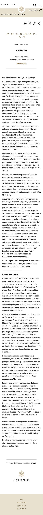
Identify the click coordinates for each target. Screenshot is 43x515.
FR (25, 34)
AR (8, 34)
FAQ (21, 499)
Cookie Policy (21, 506)
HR (30, 34)
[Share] (39, 24)
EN (17, 34)
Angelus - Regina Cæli (11, 14)
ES (21, 34)
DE (12, 34)
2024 (23, 14)
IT (34, 34)
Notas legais (21, 502)
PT (24, 37)
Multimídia (21, 63)
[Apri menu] (40, 5)
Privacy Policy (21, 509)
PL (20, 37)
